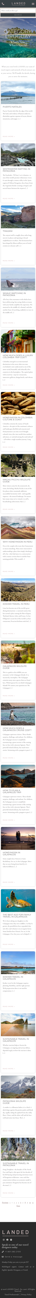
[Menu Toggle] (33, 3)
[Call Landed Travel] (3, 4)
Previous (5, 1202)
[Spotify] (11, 1240)
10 (30, 1202)
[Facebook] (7, 1240)
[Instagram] (4, 1240)
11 (33, 1202)
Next (18, 1206)
